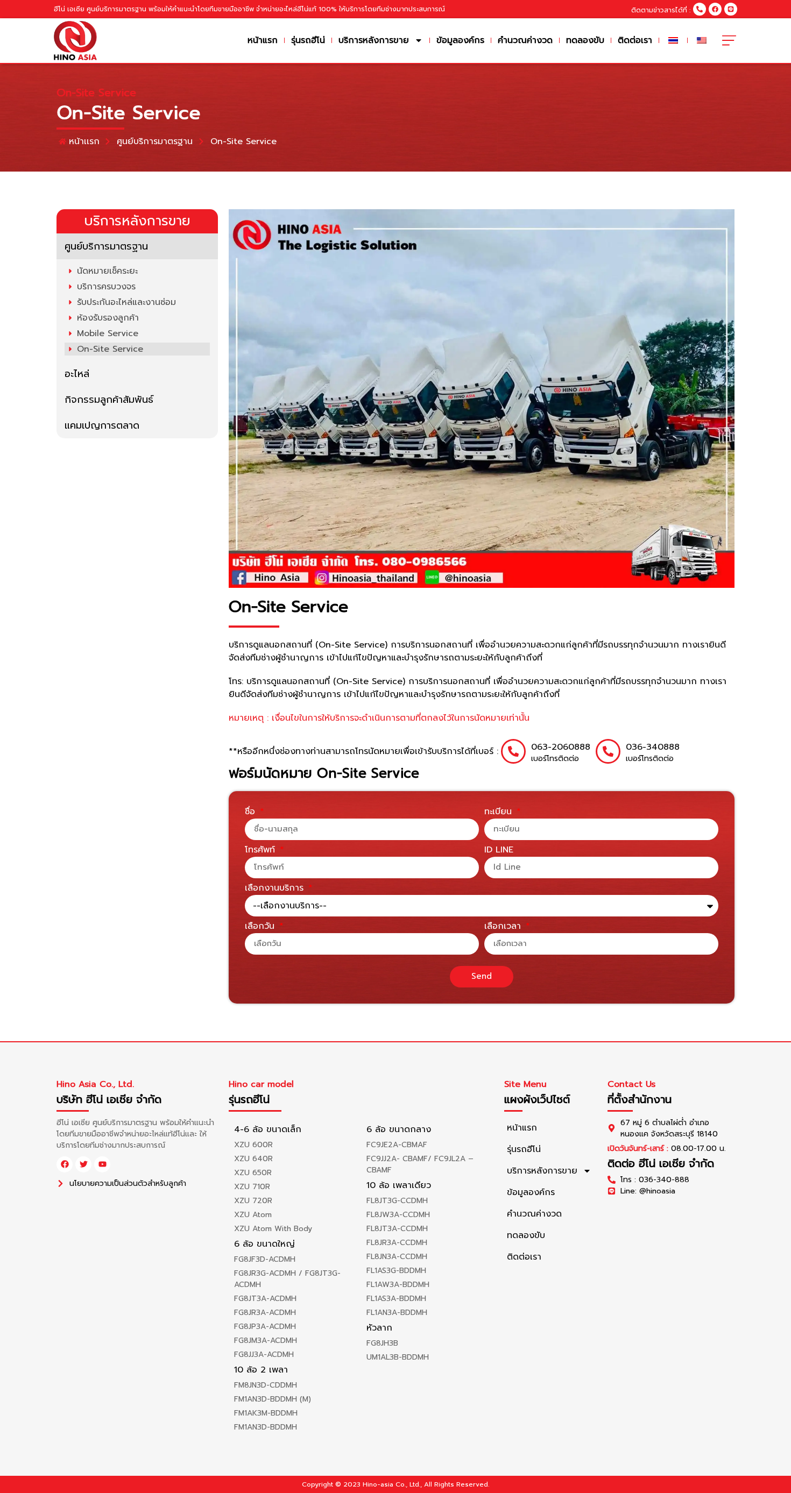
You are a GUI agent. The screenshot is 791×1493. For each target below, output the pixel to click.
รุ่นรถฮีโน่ (308, 40)
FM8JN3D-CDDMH (265, 1385)
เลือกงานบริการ (276, 889)
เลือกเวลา (504, 927)
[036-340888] (608, 751)
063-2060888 (560, 747)
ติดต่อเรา (635, 40)
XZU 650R (253, 1172)
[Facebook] (715, 9)
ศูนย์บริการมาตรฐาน (106, 246)
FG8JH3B (382, 1343)
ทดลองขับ (585, 40)
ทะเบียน (499, 812)
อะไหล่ (77, 373)
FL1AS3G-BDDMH (396, 1270)
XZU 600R (253, 1144)
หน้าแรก (263, 40)
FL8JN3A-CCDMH (396, 1256)
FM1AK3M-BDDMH (266, 1413)
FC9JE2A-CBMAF (396, 1144)
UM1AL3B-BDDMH (397, 1357)
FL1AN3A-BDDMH (396, 1312)
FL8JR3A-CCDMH (396, 1242)
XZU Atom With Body (273, 1228)
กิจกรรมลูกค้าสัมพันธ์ (109, 399)
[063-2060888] (513, 751)
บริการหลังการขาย (373, 40)
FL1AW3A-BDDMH (397, 1284)
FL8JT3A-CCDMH (397, 1228)
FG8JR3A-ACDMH (265, 1312)
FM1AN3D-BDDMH (265, 1427)
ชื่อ (251, 812)
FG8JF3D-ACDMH (264, 1259)
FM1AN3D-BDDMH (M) (272, 1399)
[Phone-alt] (699, 9)
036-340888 (653, 747)
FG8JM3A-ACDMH (265, 1340)
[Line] (730, 9)
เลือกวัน (261, 927)
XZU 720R (253, 1200)
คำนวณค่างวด (525, 40)
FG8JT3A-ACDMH (265, 1298)
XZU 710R (252, 1186)
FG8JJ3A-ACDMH (264, 1354)
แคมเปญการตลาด (102, 425)
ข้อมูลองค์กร (460, 40)
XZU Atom (253, 1214)
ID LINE (498, 850)
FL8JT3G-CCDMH (397, 1200)
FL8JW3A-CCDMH (398, 1214)
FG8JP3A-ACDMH (265, 1326)
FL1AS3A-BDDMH (396, 1298)
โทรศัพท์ (261, 850)
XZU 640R (253, 1158)
